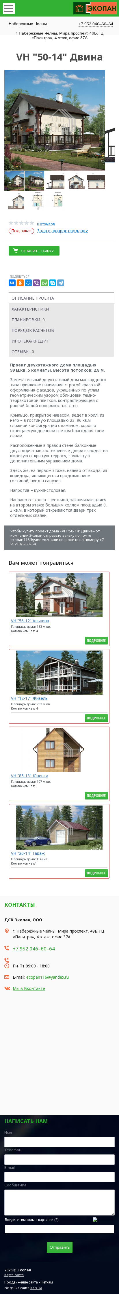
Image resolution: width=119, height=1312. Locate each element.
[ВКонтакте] (12, 282)
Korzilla (36, 1287)
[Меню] (9, 8)
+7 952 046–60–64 (96, 24)
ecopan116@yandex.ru (47, 977)
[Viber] (36, 282)
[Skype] (52, 282)
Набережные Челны (28, 23)
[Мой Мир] (28, 282)
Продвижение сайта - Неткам (28, 1282)
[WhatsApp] (44, 282)
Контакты (19, 904)
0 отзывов (46, 224)
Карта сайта (14, 1275)
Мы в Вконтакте (29, 988)
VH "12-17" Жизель (29, 698)
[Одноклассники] (20, 282)
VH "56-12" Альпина (30, 620)
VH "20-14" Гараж (28, 853)
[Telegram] (60, 282)
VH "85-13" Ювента (29, 775)
